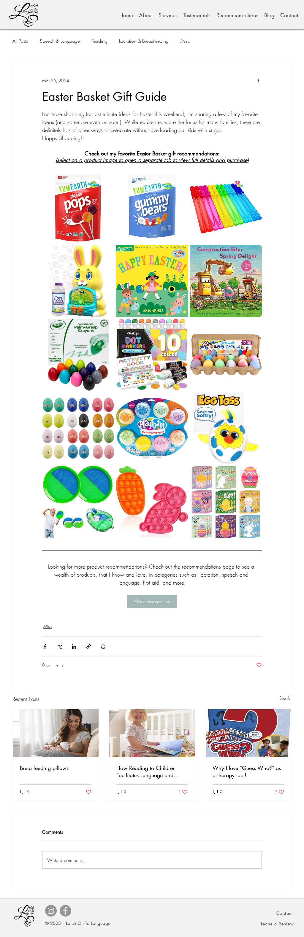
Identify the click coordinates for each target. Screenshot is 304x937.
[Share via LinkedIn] (74, 646)
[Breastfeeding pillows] (56, 733)
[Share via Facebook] (45, 646)
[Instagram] (51, 911)
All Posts (20, 41)
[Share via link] (88, 646)
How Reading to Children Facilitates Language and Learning (146, 771)
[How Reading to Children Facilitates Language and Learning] (152, 733)
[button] (278, 924)
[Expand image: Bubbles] (254, 179)
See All (285, 698)
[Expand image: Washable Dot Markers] (180, 326)
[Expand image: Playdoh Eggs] (106, 400)
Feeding (99, 41)
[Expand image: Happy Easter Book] (180, 252)
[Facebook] (65, 911)
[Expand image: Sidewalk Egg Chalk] (254, 326)
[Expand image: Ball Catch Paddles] (106, 473)
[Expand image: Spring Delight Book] (254, 252)
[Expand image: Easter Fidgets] (180, 473)
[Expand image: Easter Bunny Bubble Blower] (106, 252)
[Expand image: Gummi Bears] (180, 179)
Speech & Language (60, 41)
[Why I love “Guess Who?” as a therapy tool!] (248, 733)
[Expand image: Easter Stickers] (254, 473)
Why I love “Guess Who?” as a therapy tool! (247, 771)
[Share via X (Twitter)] (59, 646)
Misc (185, 41)
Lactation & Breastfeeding (144, 41)
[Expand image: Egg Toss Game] (254, 400)
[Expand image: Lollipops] (106, 179)
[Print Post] (103, 646)
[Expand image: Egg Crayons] (106, 326)
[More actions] (258, 80)
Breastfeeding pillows (44, 767)
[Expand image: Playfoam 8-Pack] (180, 400)
